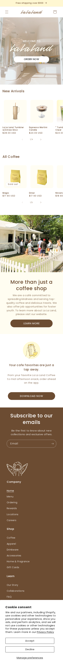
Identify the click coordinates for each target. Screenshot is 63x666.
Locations (12, 514)
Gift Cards (13, 567)
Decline (29, 649)
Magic (6, 193)
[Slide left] (22, 139)
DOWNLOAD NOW (31, 396)
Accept (29, 640)
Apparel (11, 543)
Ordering (12, 502)
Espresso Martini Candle (38, 128)
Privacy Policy (45, 632)
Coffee (11, 537)
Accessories (14, 555)
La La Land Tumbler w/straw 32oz (13, 128)
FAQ (9, 596)
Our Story (12, 585)
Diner (32, 193)
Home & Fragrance (18, 561)
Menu (10, 496)
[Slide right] (40, 139)
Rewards (12, 508)
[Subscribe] (52, 444)
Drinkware (13, 549)
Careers (11, 520)
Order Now (31, 59)
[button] (6, 12)
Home (10, 490)
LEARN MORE (32, 323)
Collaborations (15, 591)
